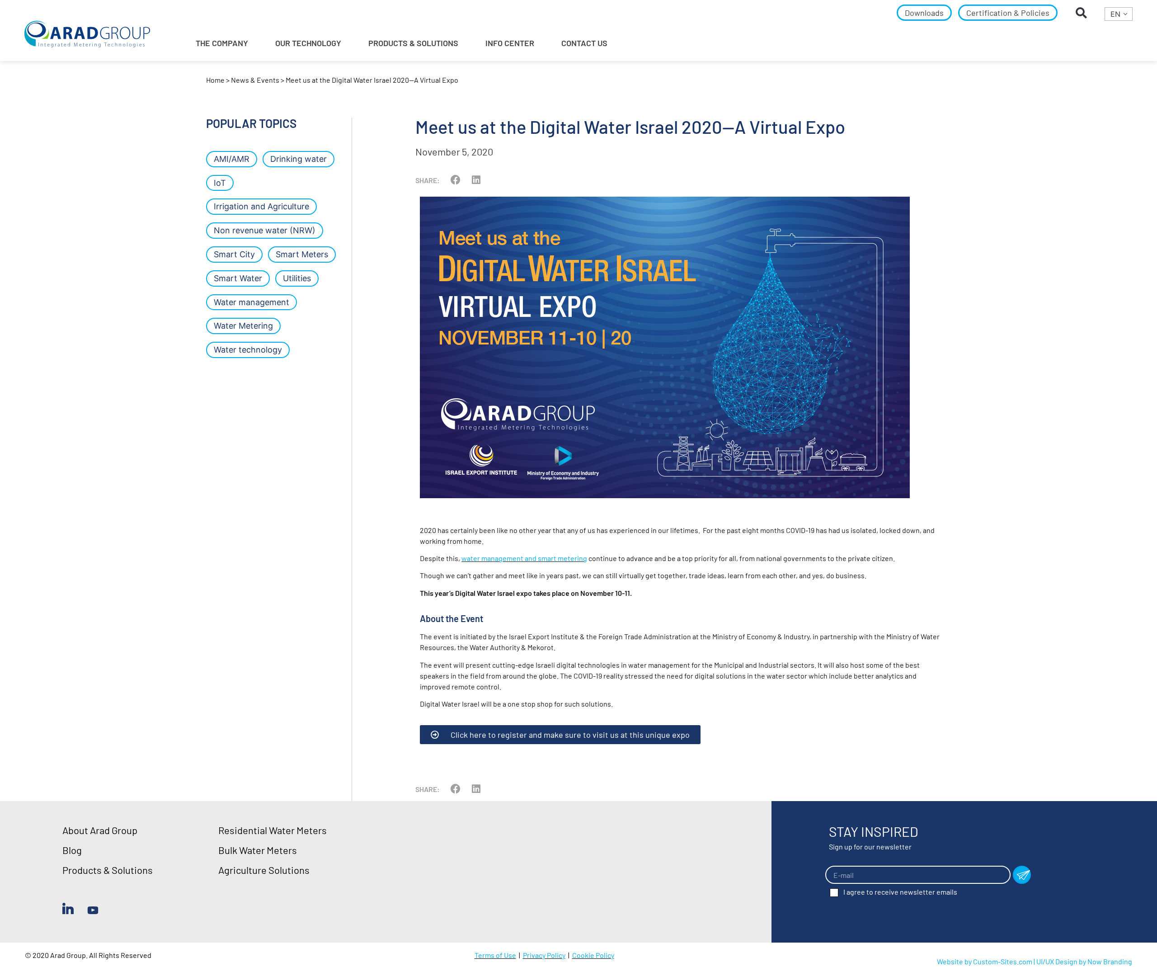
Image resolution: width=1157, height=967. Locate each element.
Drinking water (298, 159)
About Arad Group (99, 830)
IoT (220, 183)
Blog (72, 849)
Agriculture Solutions (264, 869)
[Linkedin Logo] (68, 908)
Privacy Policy (544, 955)
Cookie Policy (593, 955)
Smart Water (238, 278)
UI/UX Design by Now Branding (1084, 961)
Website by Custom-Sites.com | (986, 961)
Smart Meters (302, 254)
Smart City (234, 254)
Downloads (924, 13)
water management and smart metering (524, 558)
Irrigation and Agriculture (261, 206)
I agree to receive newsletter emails (900, 892)
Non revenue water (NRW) (264, 230)
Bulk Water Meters (257, 849)
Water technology (248, 349)
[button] (1081, 12)
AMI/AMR (231, 159)
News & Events (255, 79)
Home (215, 79)
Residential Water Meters (272, 830)
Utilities (297, 278)
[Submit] (1022, 875)
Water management (251, 302)
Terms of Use (495, 955)
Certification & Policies (1007, 13)
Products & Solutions (107, 869)
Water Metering (243, 325)
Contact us (584, 43)
